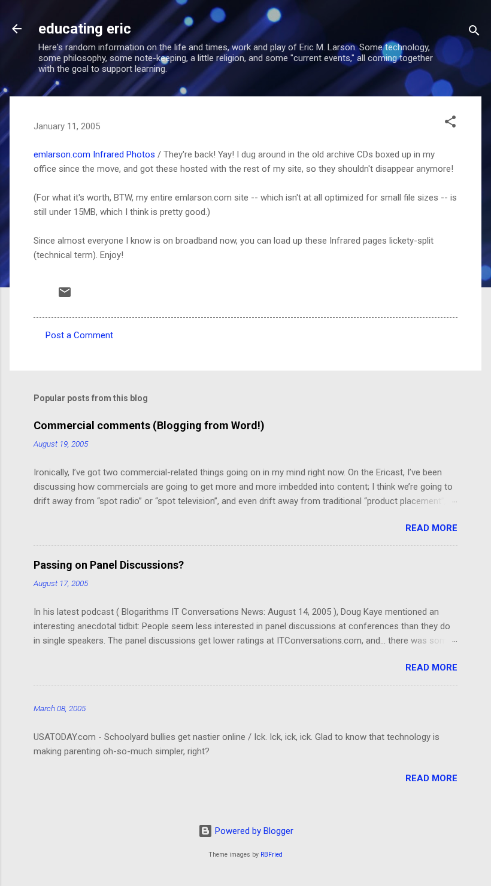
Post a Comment (79, 335)
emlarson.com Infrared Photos (94, 154)
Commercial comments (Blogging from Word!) (149, 425)
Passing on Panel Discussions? (109, 565)
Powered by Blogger (253, 831)
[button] (450, 123)
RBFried (271, 854)
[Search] (474, 32)
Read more (431, 528)
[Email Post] (64, 296)
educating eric (84, 28)
